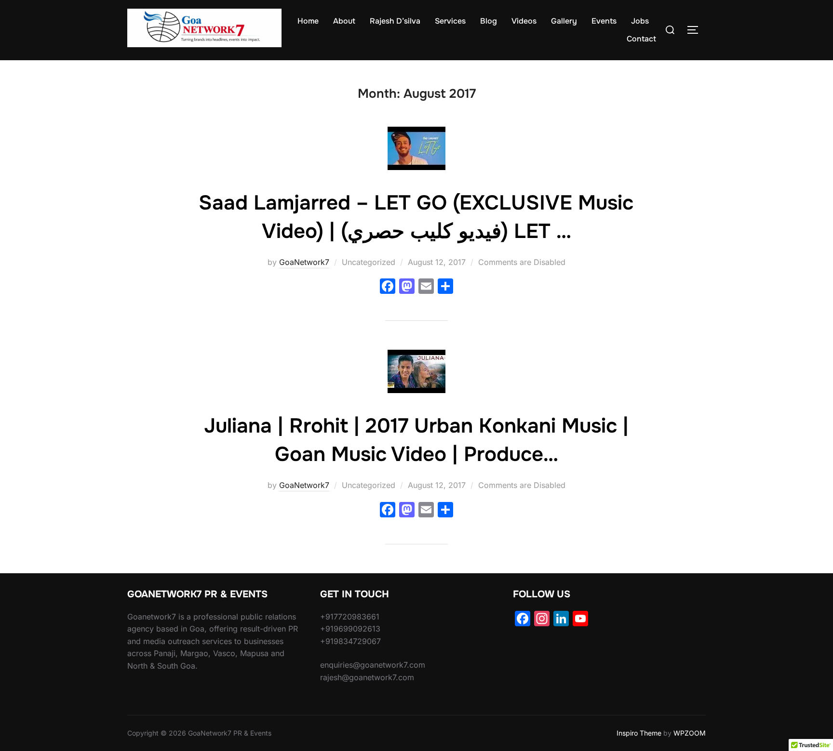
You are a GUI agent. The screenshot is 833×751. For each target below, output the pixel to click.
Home (308, 21)
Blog (488, 21)
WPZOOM (689, 733)
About (344, 21)
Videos (524, 21)
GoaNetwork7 (304, 262)
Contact (641, 39)
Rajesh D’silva (395, 21)
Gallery (564, 21)
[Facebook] (387, 287)
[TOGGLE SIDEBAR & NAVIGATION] (696, 29)
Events (604, 21)
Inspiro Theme (639, 733)
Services (450, 21)
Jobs (640, 21)
